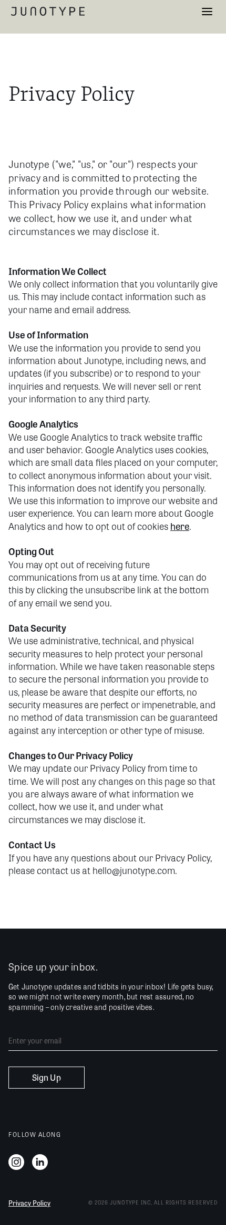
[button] (207, 11)
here (179, 525)
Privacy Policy (29, 1203)
